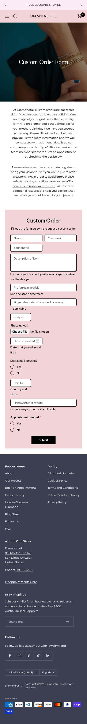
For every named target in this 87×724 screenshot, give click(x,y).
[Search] (15, 16)
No (18, 373)
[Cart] (79, 16)
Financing (12, 521)
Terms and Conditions (63, 487)
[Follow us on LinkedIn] (48, 655)
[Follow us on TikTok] (38, 655)
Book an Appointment (20, 487)
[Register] (67, 621)
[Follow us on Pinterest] (29, 655)
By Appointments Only (21, 581)
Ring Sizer (12, 514)
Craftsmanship (15, 495)
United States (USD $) (20, 672)
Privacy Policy (57, 502)
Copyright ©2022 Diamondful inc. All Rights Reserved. (49, 686)
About (9, 473)
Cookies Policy (57, 480)
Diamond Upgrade (61, 473)
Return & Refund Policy (63, 495)
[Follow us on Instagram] (19, 655)
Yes (19, 366)
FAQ (8, 528)
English (46, 672)
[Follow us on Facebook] (10, 655)
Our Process (13, 480)
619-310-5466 (24, 569)
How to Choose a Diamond (16, 505)
